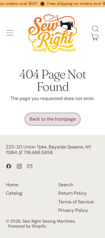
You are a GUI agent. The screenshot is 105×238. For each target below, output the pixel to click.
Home (12, 185)
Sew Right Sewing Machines (48, 221)
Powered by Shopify (27, 226)
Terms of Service (76, 202)
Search (65, 185)
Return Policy (72, 193)
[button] (95, 29)
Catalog (14, 193)
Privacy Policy (73, 210)
